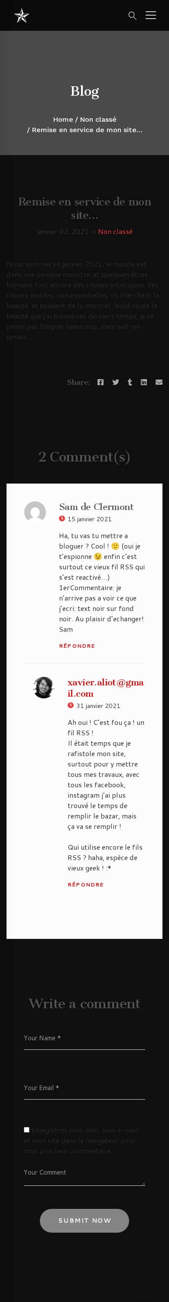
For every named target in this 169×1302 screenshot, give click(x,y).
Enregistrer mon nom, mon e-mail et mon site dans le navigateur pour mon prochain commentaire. (81, 1140)
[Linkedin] (143, 382)
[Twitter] (116, 382)
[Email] (159, 382)
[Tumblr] (130, 382)
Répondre (77, 645)
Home (63, 119)
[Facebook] (100, 382)
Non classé (98, 119)
